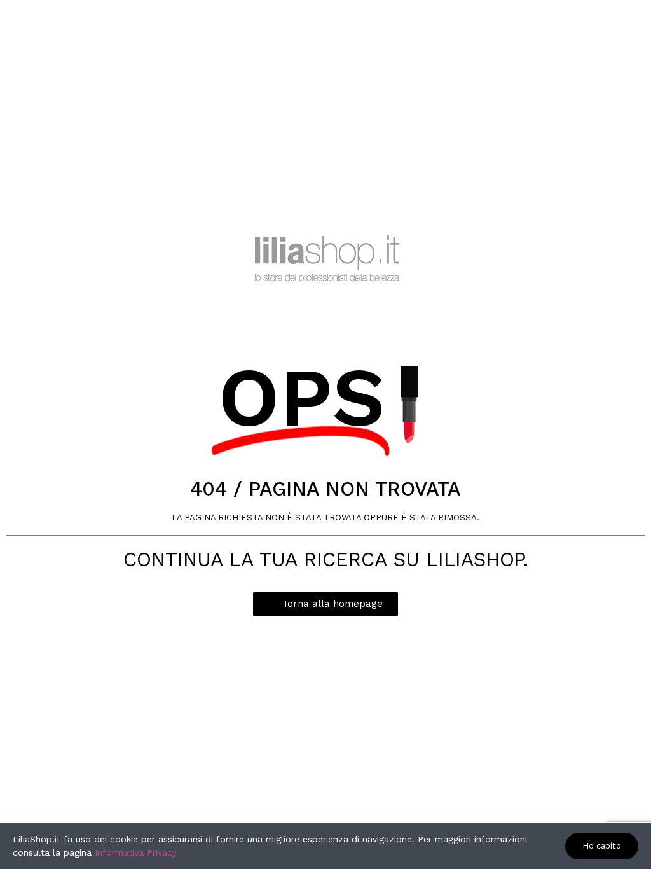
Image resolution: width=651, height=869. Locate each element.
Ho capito (601, 846)
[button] (325, 604)
